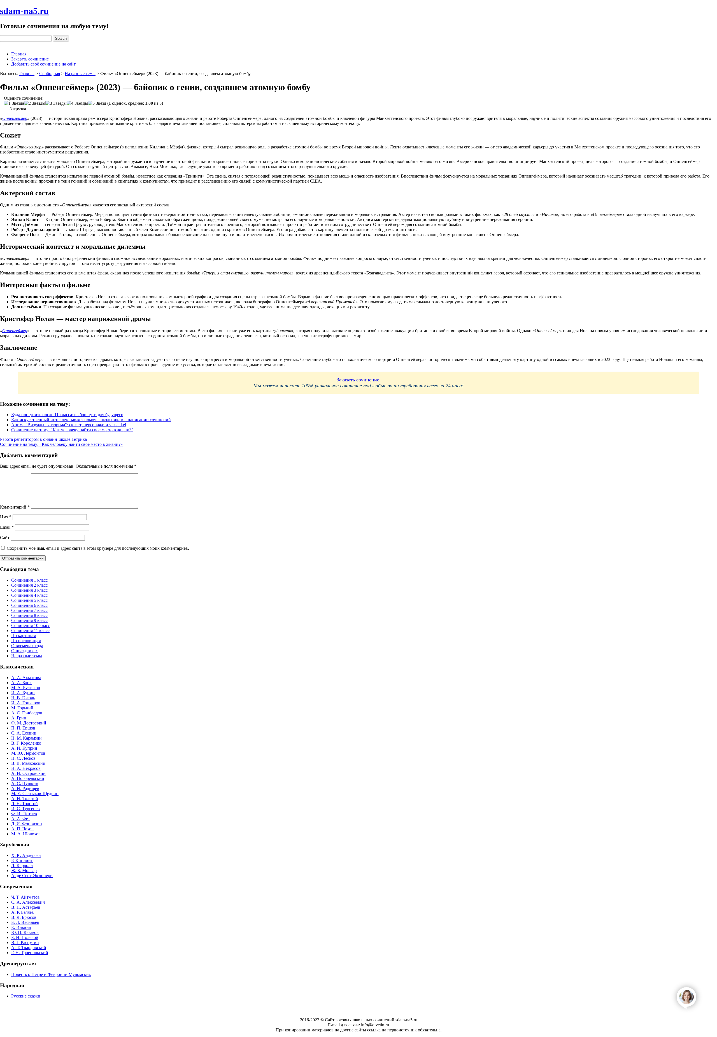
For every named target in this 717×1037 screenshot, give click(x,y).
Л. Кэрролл (22, 865)
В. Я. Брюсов (23, 917)
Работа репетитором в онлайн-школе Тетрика (43, 439)
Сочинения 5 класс (29, 600)
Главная (18, 54)
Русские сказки (25, 996)
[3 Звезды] (56, 103)
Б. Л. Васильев (25, 922)
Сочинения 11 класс (30, 630)
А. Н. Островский (28, 773)
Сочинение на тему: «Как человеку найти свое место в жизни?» (61, 444)
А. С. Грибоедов (26, 712)
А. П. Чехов (22, 828)
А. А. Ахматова (26, 677)
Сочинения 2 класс (29, 585)
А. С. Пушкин (24, 783)
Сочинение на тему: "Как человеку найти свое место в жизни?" (72, 429)
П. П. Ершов (23, 728)
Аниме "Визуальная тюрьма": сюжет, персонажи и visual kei (68, 424)
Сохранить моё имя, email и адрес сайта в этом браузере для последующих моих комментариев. (98, 548)
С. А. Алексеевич (28, 902)
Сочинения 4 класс (29, 595)
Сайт (5, 537)
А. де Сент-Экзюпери (32, 875)
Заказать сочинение (30, 59)
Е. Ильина (21, 927)
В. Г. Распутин (25, 942)
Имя (5, 516)
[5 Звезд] (97, 103)
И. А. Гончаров (25, 702)
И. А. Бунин (23, 692)
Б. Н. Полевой (24, 937)
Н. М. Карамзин (26, 738)
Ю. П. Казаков (25, 932)
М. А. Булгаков (25, 687)
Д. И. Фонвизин (26, 823)
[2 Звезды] (34, 103)
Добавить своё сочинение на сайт (43, 64)
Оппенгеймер (14, 118)
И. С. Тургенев (25, 808)
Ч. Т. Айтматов (25, 897)
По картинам (23, 635)
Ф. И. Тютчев (24, 813)
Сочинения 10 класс (30, 625)
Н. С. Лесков (23, 758)
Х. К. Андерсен (26, 855)
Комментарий (15, 507)
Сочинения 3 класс (29, 590)
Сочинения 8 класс (29, 615)
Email (7, 527)
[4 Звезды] (77, 103)
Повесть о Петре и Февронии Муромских (51, 974)
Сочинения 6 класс (29, 605)
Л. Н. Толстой (24, 803)
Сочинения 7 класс (29, 610)
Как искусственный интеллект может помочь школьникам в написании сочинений (91, 419)
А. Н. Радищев (25, 788)
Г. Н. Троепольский (29, 952)
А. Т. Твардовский (28, 947)
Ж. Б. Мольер (24, 870)
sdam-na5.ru (24, 11)
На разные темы (26, 655)
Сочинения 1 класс (29, 580)
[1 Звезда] (14, 103)
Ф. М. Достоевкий (28, 723)
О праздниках (24, 650)
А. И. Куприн (24, 748)
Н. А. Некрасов (26, 768)
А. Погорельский (27, 778)
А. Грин (18, 718)
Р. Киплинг (22, 860)
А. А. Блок (21, 682)
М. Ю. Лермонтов (28, 753)
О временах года (27, 645)
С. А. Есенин (23, 733)
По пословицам (26, 640)
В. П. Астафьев (25, 907)
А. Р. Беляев (22, 912)
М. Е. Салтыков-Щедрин (35, 793)
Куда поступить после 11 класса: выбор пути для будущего (67, 414)
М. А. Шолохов (26, 833)
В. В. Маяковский (28, 763)
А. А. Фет (20, 818)
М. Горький (22, 707)
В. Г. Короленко (26, 743)
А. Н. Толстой (24, 798)
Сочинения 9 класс (29, 620)
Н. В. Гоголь (23, 697)
